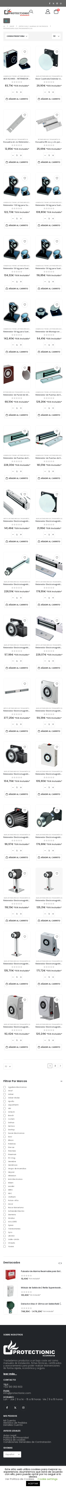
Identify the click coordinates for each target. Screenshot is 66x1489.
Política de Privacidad (16, 1437)
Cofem (11, 1119)
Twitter (15, 1407)
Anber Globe (14, 1097)
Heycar (11, 1172)
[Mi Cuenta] (48, 11)
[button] (6, 20)
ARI (9, 1108)
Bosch (11, 1115)
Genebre (12, 1161)
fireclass (12, 1150)
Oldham (12, 1196)
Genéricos (12, 1165)
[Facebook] (49, 3)
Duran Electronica (16, 1133)
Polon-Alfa (13, 1200)
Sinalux (11, 1218)
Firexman (12, 1154)
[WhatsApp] (61, 3)
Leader (11, 1186)
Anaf (10, 1090)
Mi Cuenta (9, 1420)
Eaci (10, 1136)
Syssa (10, 1225)
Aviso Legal (9, 1435)
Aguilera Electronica (10, 76)
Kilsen (38, 76)
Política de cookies (14, 1439)
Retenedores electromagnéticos (29, 76)
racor (10, 1204)
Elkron (11, 1140)
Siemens (12, 1214)
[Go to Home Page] (4, 26)
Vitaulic (11, 1243)
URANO (11, 1235)
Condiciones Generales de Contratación (27, 1442)
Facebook (7, 1407)
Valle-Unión (13, 1239)
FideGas (12, 1143)
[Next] (60, 1066)
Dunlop (11, 1129)
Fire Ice (11, 1147)
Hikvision (12, 1175)
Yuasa (11, 1246)
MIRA (10, 1189)
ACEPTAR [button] (33, 1483)
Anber (11, 1094)
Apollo (11, 1101)
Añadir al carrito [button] (18, 99)
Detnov (11, 1126)
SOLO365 (12, 1221)
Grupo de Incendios (17, 1168)
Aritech (5, 519)
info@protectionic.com (17, 1393)
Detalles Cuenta (13, 1425)
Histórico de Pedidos (15, 1422)
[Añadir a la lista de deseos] (25, 52)
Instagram (23, 1407)
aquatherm (13, 1104)
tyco (10, 1232)
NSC (10, 1193)
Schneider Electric (16, 1211)
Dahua (11, 1122)
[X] (53, 3)
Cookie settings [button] (48, 1479)
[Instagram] (57, 3)
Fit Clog (11, 1158)
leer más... (10, 1374)
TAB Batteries (14, 1228)
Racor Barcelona (16, 1207)
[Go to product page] (17, 59)
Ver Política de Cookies (19, 1479)
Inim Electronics (15, 1179)
